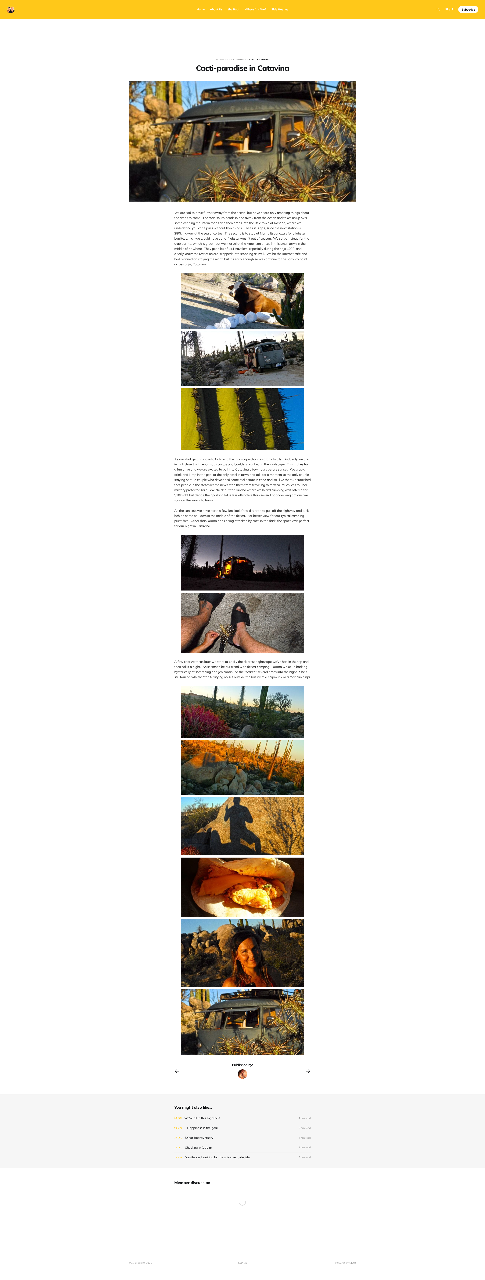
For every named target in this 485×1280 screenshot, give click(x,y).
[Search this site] (438, 9)
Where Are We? (255, 9)
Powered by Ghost (345, 1262)
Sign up (242, 1262)
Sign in (449, 9)
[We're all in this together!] (242, 1118)
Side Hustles (279, 9)
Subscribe (468, 9)
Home (201, 9)
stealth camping (259, 59)
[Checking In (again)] (242, 1147)
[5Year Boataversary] (242, 1138)
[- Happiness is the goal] (242, 1128)
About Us (216, 9)
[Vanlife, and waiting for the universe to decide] (242, 1157)
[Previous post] (176, 1071)
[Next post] (308, 1071)
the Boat (233, 9)
